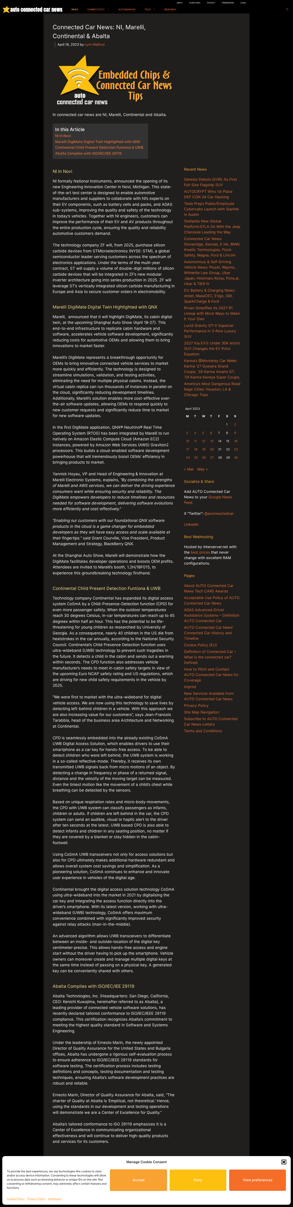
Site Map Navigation (201, 712)
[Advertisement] (212, 91)
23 (236, 449)
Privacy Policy (36, 1198)
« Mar (189, 469)
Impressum (55, 1198)
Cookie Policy (16, 1198)
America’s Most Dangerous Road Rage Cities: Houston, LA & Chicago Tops (212, 389)
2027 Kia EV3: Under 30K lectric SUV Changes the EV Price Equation (212, 348)
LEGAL (243, 3)
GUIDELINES (194, 3)
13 (211, 441)
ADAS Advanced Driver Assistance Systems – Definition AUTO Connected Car (211, 615)
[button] (284, 1162)
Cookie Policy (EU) (200, 645)
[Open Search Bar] (287, 9)
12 (203, 441)
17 (187, 449)
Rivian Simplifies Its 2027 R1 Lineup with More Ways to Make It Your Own (212, 313)
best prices (200, 552)
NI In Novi (63, 136)
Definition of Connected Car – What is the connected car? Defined (210, 657)
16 (235, 441)
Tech (147, 9)
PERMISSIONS (228, 3)
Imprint (190, 686)
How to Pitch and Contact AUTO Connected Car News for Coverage (211, 674)
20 (212, 449)
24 (188, 457)
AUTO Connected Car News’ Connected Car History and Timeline (208, 633)
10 (187, 441)
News (74, 9)
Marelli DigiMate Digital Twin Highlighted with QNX (97, 142)
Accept (139, 1180)
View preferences (257, 1180)
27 (212, 457)
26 (204, 457)
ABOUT (180, 3)
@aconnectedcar (219, 513)
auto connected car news (36, 9)
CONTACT (211, 3)
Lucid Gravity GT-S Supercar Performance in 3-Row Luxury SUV (210, 331)
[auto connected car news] (6, 9)
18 (195, 449)
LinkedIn (191, 524)
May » (202, 469)
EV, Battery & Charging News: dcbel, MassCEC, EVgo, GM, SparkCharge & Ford (209, 296)
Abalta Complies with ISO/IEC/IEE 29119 (88, 153)
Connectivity (96, 9)
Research (170, 9)
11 (195, 441)
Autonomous (126, 9)
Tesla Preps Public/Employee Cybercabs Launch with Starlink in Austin (211, 209)
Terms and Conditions (203, 731)
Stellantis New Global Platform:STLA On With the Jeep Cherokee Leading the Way (212, 226)
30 (236, 457)
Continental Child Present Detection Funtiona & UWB (99, 147)
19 (203, 449)
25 (196, 457)
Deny (198, 1180)
